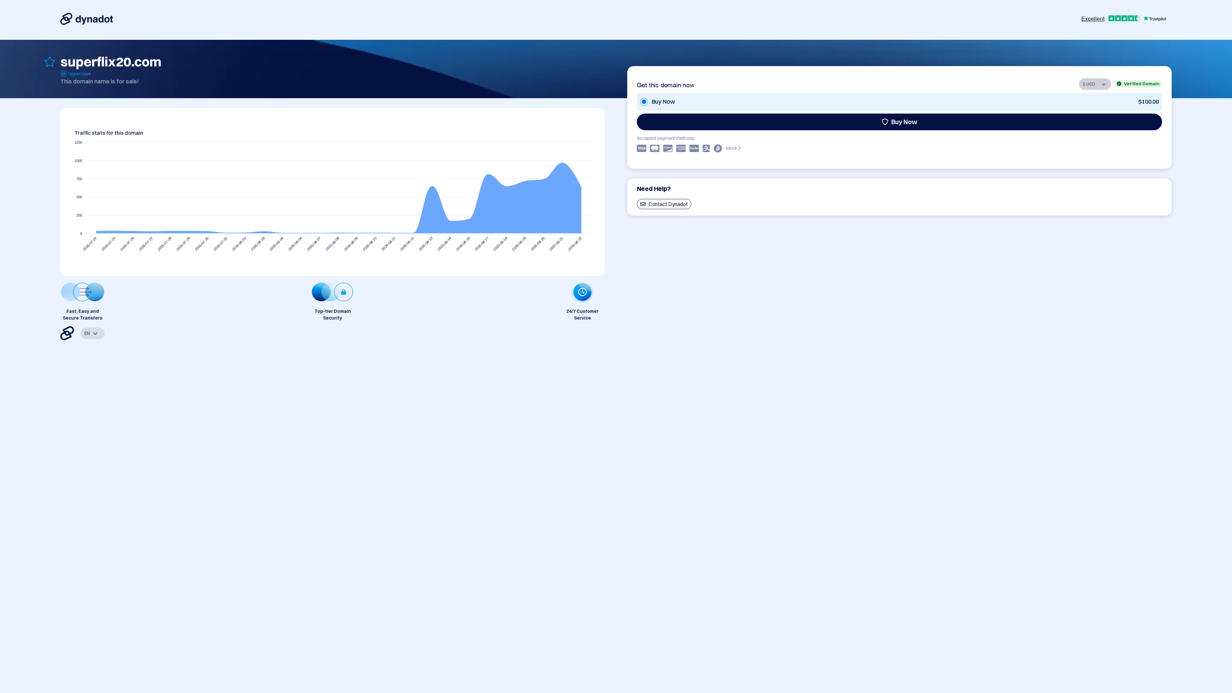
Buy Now (904, 122)
